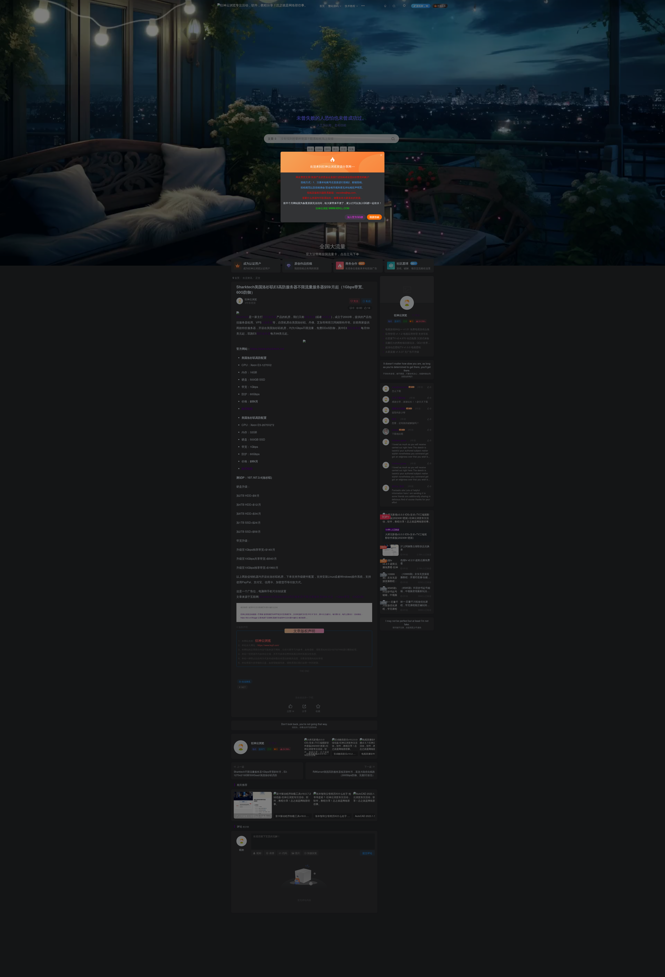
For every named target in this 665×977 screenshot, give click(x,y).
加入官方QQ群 (355, 217)
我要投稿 (374, 217)
